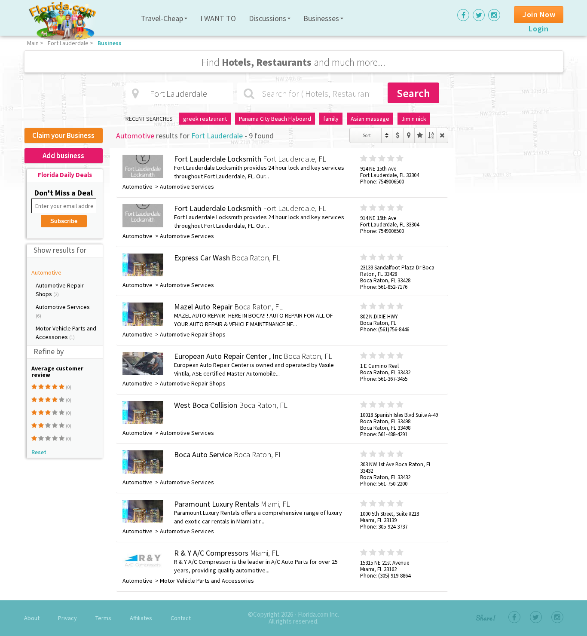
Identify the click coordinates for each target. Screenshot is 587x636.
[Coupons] (397, 135)
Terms (103, 618)
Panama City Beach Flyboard (275, 118)
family (331, 118)
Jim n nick (413, 118)
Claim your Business (63, 135)
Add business (63, 155)
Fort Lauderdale (68, 43)
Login (538, 29)
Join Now (539, 14)
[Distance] (409, 135)
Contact (181, 618)
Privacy (67, 618)
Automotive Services (63, 307)
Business (110, 43)
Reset (38, 452)
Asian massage (370, 118)
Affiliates (141, 618)
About (32, 618)
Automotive (46, 272)
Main (33, 43)
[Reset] (442, 135)
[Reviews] (420, 135)
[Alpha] (431, 135)
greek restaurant (205, 118)
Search (413, 93)
